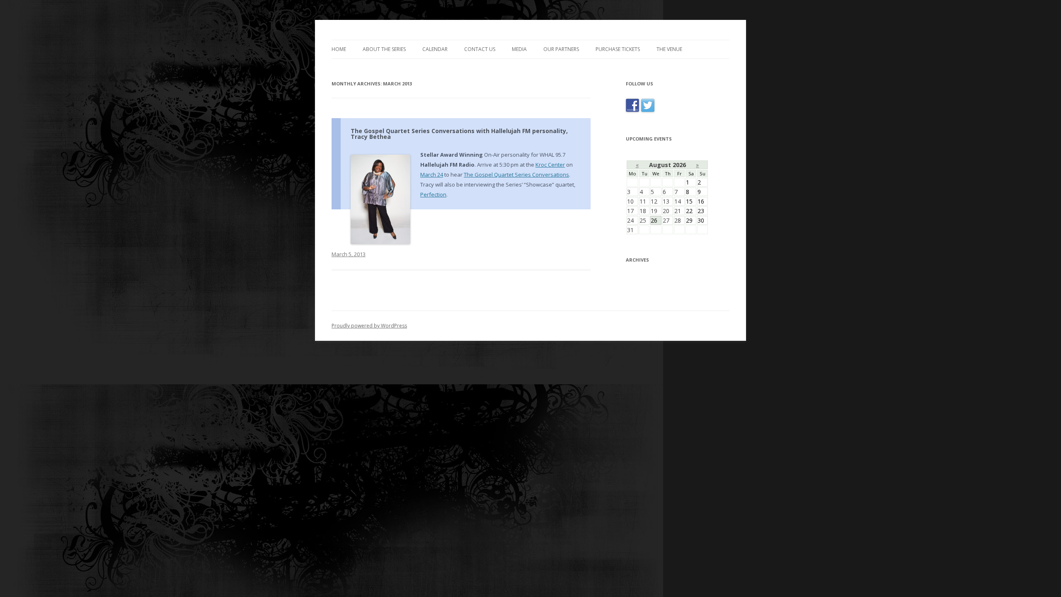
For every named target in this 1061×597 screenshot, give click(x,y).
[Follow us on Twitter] (647, 112)
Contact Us (479, 49)
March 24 (431, 174)
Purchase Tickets (618, 49)
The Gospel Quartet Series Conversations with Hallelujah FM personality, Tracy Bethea (459, 134)
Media (519, 49)
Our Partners (561, 49)
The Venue (669, 49)
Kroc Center (550, 164)
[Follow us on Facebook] (633, 112)
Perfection (433, 194)
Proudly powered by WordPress (369, 325)
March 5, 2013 (349, 254)
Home (339, 49)
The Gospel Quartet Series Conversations (516, 174)
